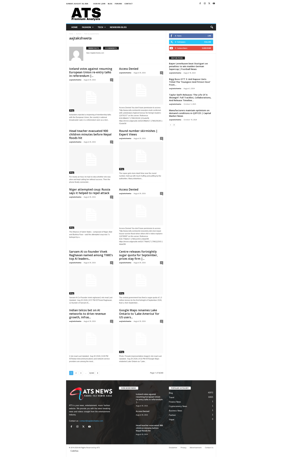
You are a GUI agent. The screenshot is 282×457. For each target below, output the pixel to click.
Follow (207, 42)
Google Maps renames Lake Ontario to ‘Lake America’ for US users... (139, 313)
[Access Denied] (141, 90)
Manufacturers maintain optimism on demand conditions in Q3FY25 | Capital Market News (190, 113)
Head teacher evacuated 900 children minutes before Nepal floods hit (90, 134)
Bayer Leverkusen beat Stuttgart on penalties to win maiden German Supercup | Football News (188, 66)
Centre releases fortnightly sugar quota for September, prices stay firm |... (138, 255)
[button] (211, 27)
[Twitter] (209, 3)
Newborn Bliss (118, 27)
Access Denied (128, 69)
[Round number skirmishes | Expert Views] (141, 156)
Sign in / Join (99, 4)
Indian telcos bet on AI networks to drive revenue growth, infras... (87, 313)
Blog (110, 4)
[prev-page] (170, 124)
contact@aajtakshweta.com (91, 421)
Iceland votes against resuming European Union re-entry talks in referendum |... (90, 72)
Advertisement (196, 447)
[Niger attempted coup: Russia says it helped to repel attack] (91, 214)
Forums (118, 4)
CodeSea (74, 451)
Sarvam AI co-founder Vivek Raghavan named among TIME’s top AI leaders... (91, 255)
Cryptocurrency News (178, 406)
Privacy (183, 447)
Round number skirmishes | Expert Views (138, 132)
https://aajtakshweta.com (95, 53)
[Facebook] (200, 3)
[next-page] (174, 124)
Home (74, 27)
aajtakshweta (75, 80)
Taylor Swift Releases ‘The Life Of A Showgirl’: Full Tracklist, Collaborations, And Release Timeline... (190, 97)
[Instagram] (205, 3)
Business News (175, 411)
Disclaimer (173, 447)
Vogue (171, 419)
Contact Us (209, 447)
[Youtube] (214, 3)
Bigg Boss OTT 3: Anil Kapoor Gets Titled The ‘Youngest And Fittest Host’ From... (189, 82)
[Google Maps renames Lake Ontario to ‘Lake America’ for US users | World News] (141, 338)
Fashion (86, 27)
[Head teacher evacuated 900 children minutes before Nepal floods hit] (91, 159)
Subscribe (206, 48)
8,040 (91, 373)
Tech (100, 27)
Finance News (175, 402)
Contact (128, 4)
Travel (171, 397)
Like (209, 36)
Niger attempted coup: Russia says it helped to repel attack (89, 191)
